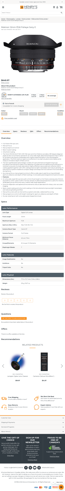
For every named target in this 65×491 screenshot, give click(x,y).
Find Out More (32, 460)
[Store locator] (54, 7)
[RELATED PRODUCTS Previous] (3, 366)
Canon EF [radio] (24, 114)
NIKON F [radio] (33, 114)
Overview (6, 131)
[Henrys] (29, 7)
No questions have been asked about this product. (17, 322)
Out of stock (51, 105)
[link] (4, 398)
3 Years (33, 95)
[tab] (6, 131)
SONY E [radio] (41, 114)
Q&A (31, 131)
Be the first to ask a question (13, 318)
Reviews (24, 131)
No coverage (52, 95)
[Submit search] (61, 12)
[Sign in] (57, 7)
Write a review (5, 82)
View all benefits (6, 98)
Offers (39, 131)
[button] (3, 2)
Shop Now (10, 455)
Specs (15, 131)
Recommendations (51, 131)
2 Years (41, 95)
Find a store (49, 2)
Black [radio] (4, 114)
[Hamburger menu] (3, 7)
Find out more (5, 89)
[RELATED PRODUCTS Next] (62, 366)
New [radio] (60, 114)
